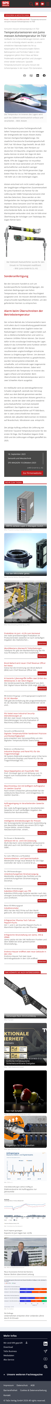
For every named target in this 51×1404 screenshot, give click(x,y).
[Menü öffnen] (47, 3)
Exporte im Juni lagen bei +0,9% (18, 1233)
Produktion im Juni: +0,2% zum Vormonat (22, 633)
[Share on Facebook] (44, 75)
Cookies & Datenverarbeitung (33, 1390)
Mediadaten (9, 1355)
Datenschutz (22, 1385)
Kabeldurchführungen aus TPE (17, 891)
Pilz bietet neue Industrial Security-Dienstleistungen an (19, 714)
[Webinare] (45, 1367)
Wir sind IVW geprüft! (13, 1342)
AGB (33, 1385)
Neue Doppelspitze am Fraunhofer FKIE (21, 771)
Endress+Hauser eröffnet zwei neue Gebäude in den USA (25, 952)
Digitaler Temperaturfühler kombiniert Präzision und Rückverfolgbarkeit (25, 734)
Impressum (9, 1385)
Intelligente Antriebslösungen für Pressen (22, 821)
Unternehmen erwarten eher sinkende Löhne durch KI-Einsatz (24, 1317)
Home (6, 19)
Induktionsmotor (11, 908)
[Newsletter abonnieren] (45, 1352)
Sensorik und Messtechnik (19, 19)
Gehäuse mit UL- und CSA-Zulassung (20, 841)
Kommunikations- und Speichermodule (21, 858)
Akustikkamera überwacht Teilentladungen (23, 648)
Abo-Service (9, 1359)
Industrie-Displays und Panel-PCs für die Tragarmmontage (22, 752)
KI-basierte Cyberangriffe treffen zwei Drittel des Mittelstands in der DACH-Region (25, 679)
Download (8, 1347)
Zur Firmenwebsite (32, 473)
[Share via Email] (31, 75)
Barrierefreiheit (10, 1390)
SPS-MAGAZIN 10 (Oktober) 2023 (22, 462)
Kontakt (7, 1395)
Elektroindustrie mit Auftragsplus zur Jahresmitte (20, 1190)
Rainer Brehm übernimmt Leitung (19, 1274)
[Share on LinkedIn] (37, 75)
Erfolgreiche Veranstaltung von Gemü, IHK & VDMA (23, 936)
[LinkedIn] (45, 1344)
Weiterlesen (42, 643)
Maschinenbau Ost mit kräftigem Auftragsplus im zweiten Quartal (24, 787)
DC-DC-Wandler (11, 698)
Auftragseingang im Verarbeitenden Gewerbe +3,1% (24, 804)
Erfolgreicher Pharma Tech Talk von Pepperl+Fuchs (19, 921)
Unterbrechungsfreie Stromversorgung (21, 874)
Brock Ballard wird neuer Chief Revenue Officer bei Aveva (25, 664)
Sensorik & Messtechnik (17, 15)
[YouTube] (45, 1359)
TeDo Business (10, 1351)
